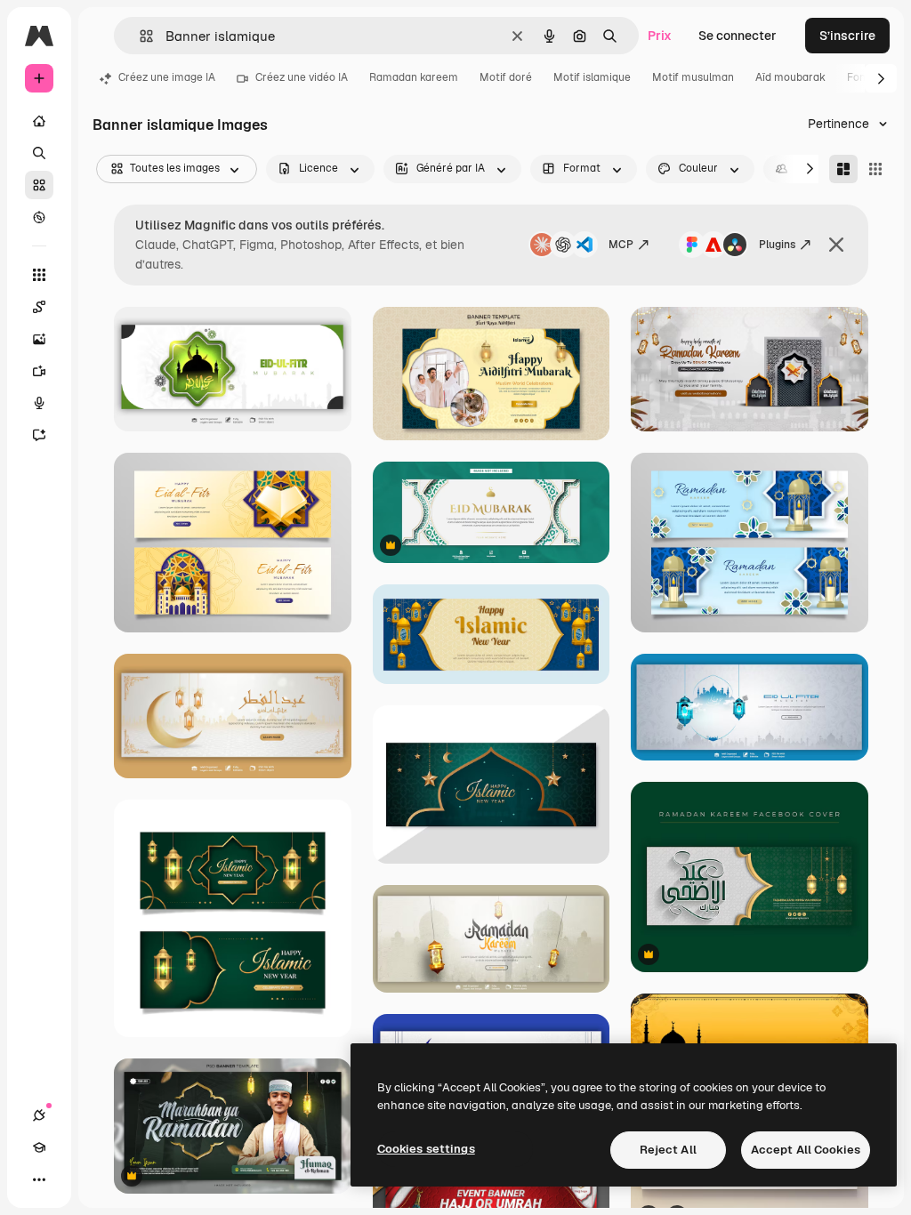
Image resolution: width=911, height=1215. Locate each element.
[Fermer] (836, 244)
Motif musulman (693, 77)
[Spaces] (39, 307)
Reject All (668, 1149)
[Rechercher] (39, 153)
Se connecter (737, 36)
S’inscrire (847, 36)
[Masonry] (843, 169)
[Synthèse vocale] (39, 403)
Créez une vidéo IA (301, 77)
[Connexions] (39, 1115)
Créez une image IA (166, 77)
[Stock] (39, 185)
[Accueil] (39, 121)
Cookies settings (426, 1148)
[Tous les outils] (39, 275)
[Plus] (39, 1179)
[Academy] (39, 1147)
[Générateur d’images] (39, 339)
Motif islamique (592, 77)
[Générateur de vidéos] (39, 371)
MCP (621, 244)
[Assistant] (39, 435)
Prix (660, 36)
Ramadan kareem (413, 77)
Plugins (777, 244)
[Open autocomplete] (139, 36)
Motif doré (506, 77)
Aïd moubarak (790, 77)
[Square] (875, 169)
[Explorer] (39, 217)
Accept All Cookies (805, 1149)
